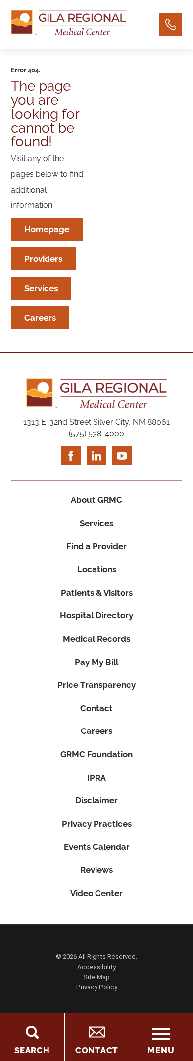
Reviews (96, 870)
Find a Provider (96, 546)
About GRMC (96, 500)
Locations (96, 569)
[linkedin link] (96, 455)
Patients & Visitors (97, 592)
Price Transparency (96, 685)
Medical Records (96, 639)
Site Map (96, 977)
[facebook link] (71, 455)
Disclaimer (96, 800)
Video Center (96, 893)
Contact (96, 708)
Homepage (46, 229)
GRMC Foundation (96, 754)
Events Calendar (97, 847)
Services (41, 288)
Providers (43, 259)
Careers (40, 318)
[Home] (68, 24)
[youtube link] (122, 455)
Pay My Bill (96, 662)
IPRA (96, 778)
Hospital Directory (96, 615)
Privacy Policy (96, 987)
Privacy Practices (97, 824)
